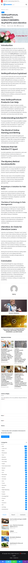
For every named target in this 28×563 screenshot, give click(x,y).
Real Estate (4, 474)
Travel (3, 483)
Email (2, 420)
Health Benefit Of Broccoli (16, 543)
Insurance (4, 502)
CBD (3, 500)
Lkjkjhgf (12, 531)
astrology (4, 507)
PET (3, 504)
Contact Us (15, 557)
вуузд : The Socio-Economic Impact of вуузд (16, 525)
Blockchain (4, 459)
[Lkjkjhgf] (5, 533)
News (3, 470)
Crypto (3, 491)
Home (3, 9)
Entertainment (5, 509)
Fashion (3, 494)
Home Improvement (6, 465)
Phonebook (4, 452)
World (7, 9)
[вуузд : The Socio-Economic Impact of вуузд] (5, 527)
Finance (3, 498)
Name (2, 415)
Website (3, 425)
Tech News (4, 461)
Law (3, 472)
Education (4, 485)
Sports (3, 487)
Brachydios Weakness (15, 537)
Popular (4, 514)
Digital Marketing (5, 489)
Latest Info (4, 448)
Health (3, 463)
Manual (3, 468)
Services (4, 476)
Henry (4, 25)
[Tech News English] (8, 4)
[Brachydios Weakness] (5, 539)
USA (3, 446)
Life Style (4, 478)
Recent (13, 514)
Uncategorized (5, 496)
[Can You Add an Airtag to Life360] (5, 521)
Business (4, 457)
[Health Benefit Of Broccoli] (5, 545)
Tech (3, 455)
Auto (3, 481)
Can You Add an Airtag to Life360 (18, 519)
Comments (22, 514)
